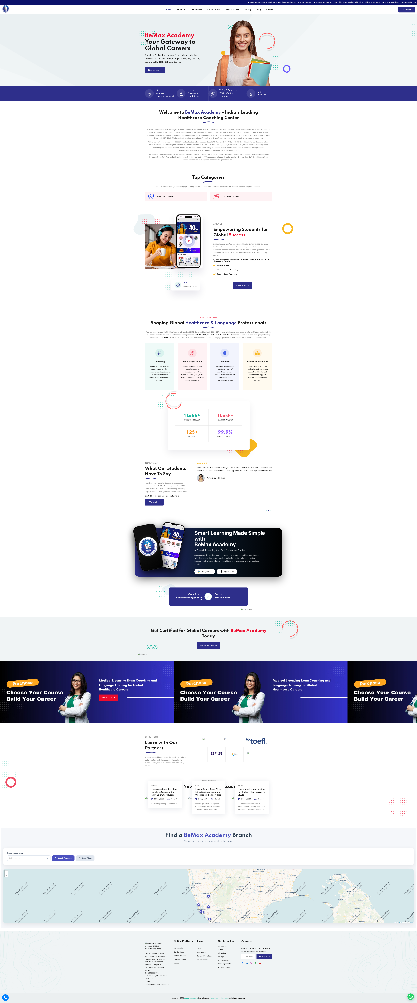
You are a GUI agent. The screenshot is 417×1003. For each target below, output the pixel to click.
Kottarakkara (223, 960)
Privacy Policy (202, 960)
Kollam (220, 949)
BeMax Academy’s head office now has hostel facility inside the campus (247, 2)
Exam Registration (192, 362)
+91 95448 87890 (223, 598)
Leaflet (396, 922)
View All (153, 502)
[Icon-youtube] (260, 963)
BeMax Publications (257, 362)
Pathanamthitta (224, 967)
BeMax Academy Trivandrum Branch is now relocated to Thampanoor (179, 2)
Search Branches (16, 853)
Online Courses (232, 10)
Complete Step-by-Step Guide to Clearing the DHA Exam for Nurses (164, 792)
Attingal (221, 957)
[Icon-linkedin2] (247, 963)
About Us (181, 10)
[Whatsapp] (256, 963)
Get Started (406, 10)
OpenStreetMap (402, 922)
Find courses (153, 70)
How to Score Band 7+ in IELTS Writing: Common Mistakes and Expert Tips (208, 792)
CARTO (411, 922)
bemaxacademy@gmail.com (189, 598)
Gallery (248, 10)
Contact (269, 10)
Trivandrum (222, 953)
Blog (259, 10)
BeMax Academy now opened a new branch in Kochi (306, 2)
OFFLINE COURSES (165, 197)
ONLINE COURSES (231, 197)
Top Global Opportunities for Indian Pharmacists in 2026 (251, 792)
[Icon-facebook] (242, 963)
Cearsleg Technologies (220, 998)
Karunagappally (224, 964)
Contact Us (201, 952)
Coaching (160, 362)
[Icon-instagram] (251, 963)
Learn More (107, 698)
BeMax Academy (191, 998)
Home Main (178, 948)
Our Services (196, 10)
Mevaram (222, 946)
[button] (266, 510)
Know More (241, 286)
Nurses (154, 785)
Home (168, 10)
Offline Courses (214, 10)
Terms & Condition (204, 956)
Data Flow (224, 362)
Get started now (207, 645)
